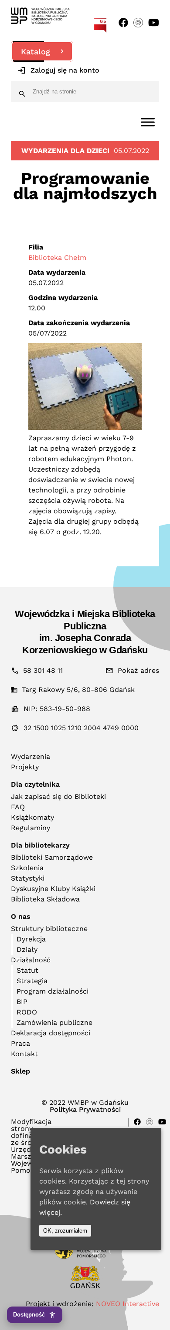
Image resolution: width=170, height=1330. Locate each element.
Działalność (31, 960)
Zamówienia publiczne (54, 1022)
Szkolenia (27, 868)
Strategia (32, 981)
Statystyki (27, 878)
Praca (20, 1043)
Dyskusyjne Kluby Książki (53, 888)
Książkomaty (32, 817)
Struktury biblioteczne (49, 928)
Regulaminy (30, 828)
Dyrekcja (31, 939)
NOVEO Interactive (127, 1304)
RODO (27, 1012)
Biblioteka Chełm (57, 257)
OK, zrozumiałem (65, 1230)
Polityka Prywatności (85, 1109)
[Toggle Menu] (148, 122)
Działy (27, 949)
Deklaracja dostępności (50, 1033)
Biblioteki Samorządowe (52, 857)
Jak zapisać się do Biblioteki (58, 796)
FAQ (18, 807)
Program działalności (52, 991)
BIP (22, 1002)
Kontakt (24, 1054)
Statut (27, 970)
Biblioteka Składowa (45, 899)
